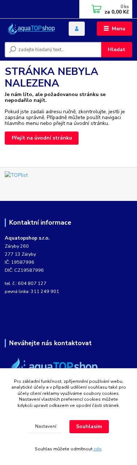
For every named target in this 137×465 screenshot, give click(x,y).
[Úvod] (31, 29)
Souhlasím (89, 426)
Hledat (116, 49)
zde (98, 449)
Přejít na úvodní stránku (42, 137)
